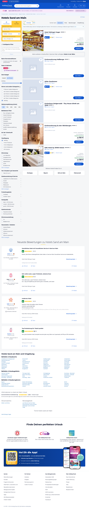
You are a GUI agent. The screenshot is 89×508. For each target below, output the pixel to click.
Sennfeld (45, 361)
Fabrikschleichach (5, 360)
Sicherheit (47, 497)
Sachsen (45, 382)
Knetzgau (30, 173)
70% (7, 107)
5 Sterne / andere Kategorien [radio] (11, 89)
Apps (5, 494)
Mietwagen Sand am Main (29, 405)
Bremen (66, 386)
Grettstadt (66, 361)
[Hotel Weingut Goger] (33, 40)
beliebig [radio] (6, 100)
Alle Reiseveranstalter (9, 497)
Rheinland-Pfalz (26, 384)
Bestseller (60, 22)
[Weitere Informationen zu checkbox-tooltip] (20, 61)
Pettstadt (66, 368)
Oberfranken (46, 374)
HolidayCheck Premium (9, 492)
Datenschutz (48, 482)
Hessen (24, 386)
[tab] (6, 23)
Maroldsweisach (26, 361)
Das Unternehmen (70, 477)
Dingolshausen (46, 366)
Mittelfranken (67, 376)
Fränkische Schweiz (47, 377)
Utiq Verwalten (49, 487)
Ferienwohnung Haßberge (54, 59)
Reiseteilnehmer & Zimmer (9, 36)
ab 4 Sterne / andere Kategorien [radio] (11, 91)
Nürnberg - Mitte (26, 377)
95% (19, 107)
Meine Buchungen (8, 477)
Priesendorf (25, 359)
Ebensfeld (66, 363)
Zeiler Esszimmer (51, 81)
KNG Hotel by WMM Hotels (54, 148)
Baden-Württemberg (27, 382)
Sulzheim (45, 368)
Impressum (48, 499)
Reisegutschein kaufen (9, 489)
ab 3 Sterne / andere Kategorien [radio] (11, 93)
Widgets (27, 479)
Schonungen (25, 367)
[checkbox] (11, 61)
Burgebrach (25, 368)
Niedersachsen (4, 384)
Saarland (66, 383)
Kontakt (72, 1)
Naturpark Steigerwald (6, 376)
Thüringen (45, 384)
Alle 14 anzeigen (5, 167)
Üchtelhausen (25, 363)
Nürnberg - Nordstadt (6, 377)
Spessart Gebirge (5, 373)
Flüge (24, 407)
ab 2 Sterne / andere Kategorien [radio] (11, 96)
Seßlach (3, 368)
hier (75, 26)
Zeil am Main (61, 173)
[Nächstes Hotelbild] (41, 40)
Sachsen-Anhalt (47, 386)
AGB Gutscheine (49, 492)
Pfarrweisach (67, 364)
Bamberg (45, 367)
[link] (60, 6)
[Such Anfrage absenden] (37, 6)
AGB (46, 489)
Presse (67, 482)
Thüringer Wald (26, 373)
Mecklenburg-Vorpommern (7, 386)
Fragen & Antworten (9, 482)
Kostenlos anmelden (80, 10)
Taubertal (66, 377)
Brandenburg (46, 383)
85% (11, 107)
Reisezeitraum (5, 31)
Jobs (67, 484)
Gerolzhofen (46, 360)
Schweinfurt (67, 359)
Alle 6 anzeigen (5, 189)
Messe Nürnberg (26, 374)
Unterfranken (4, 374)
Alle (3, 107)
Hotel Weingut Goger (52, 32)
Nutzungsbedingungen (51, 479)
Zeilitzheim (4, 364)
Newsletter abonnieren (9, 487)
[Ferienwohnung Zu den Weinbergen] (33, 134)
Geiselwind (66, 366)
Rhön (23, 376)
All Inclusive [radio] (7, 149)
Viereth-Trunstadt (5, 363)
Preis (65, 22)
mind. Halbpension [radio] (8, 145)
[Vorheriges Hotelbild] (24, 40)
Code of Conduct (29, 484)
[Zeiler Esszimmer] (33, 90)
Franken (45, 376)
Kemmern (45, 363)
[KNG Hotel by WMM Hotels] (33, 156)
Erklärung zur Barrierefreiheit (52, 494)
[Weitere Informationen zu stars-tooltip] (19, 86)
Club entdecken (69, 10)
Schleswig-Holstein (5, 383)
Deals (4, 1)
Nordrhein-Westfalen (27, 383)
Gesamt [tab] (4, 78)
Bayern (46, 173)
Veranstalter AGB (49, 477)
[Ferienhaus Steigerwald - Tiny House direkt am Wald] (33, 112)
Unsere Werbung (70, 479)
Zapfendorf (4, 367)
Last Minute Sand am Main (29, 403)
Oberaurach (77, 173)
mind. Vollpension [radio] (8, 147)
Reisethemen (69, 487)
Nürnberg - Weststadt (69, 373)
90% (15, 107)
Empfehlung (81, 22)
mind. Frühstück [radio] (8, 142)
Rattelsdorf (66, 367)
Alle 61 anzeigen (5, 237)
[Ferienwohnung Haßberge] (33, 67)
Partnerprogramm (29, 482)
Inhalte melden (7, 499)
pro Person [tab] (10, 78)
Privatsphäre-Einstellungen (52, 484)
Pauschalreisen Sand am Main (30, 404)
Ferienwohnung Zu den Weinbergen (58, 125)
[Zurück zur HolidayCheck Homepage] (7, 6)
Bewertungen (72, 22)
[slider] (21, 83)
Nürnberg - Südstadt (69, 374)
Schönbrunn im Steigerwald (7, 359)
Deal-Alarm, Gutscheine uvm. (11, 484)
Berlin (65, 382)
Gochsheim (25, 366)
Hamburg (66, 384)
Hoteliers (27, 477)
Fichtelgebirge (46, 373)
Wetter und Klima (5, 403)
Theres (24, 360)
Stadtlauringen (46, 359)
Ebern (23, 364)
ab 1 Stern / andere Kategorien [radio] (11, 98)
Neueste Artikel (70, 489)
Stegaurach (46, 364)
